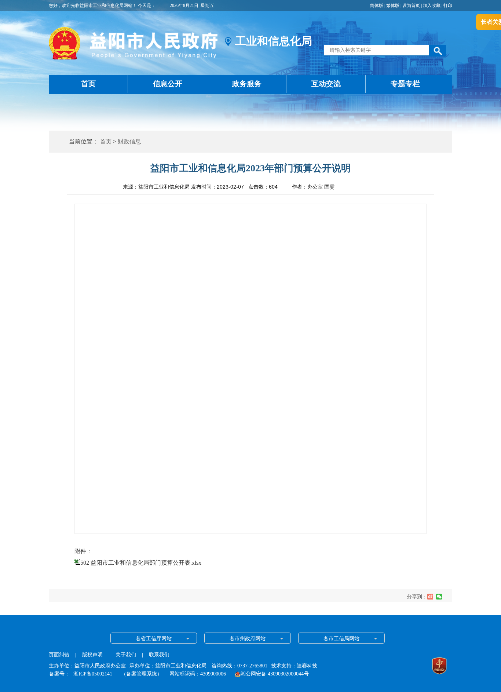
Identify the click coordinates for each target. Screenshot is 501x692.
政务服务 (247, 84)
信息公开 (167, 84)
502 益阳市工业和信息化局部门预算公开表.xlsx (140, 563)
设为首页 (411, 5)
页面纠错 (60, 655)
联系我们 (159, 655)
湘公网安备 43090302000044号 (275, 674)
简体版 (376, 5)
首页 (88, 84)
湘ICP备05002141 (92, 674)
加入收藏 (431, 5)
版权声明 (92, 655)
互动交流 (326, 84)
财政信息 (129, 141)
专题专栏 (405, 84)
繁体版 (392, 5)
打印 (447, 5)
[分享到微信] (439, 597)
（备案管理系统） (141, 674)
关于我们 (126, 655)
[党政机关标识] (439, 666)
